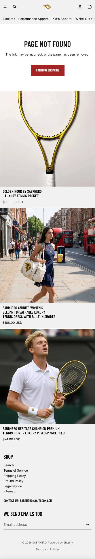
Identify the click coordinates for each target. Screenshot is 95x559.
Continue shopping (47, 70)
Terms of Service (16, 470)
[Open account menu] (80, 7)
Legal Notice (13, 486)
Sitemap (9, 491)
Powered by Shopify (60, 542)
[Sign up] (87, 524)
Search (9, 465)
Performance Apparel (33, 19)
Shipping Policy (15, 476)
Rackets (9, 19)
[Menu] (5, 7)
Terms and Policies (47, 549)
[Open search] (14, 7)
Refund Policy (13, 481)
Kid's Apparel (62, 19)
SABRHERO (39, 542)
